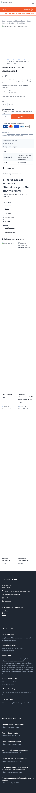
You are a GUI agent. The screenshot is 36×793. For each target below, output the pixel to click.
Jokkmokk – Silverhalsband (6, 559)
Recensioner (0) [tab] (8, 143)
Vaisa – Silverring (7, 395)
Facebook (7, 598)
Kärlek (13, 134)
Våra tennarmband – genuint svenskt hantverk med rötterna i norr (16, 768)
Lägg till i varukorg (23, 117)
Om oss (4, 615)
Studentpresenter (9, 645)
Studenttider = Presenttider (13, 725)
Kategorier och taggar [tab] (10, 147)
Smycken (31, 134)
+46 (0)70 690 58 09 (10, 591)
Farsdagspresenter (9, 699)
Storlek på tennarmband (11, 742)
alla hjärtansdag (10, 135)
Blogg (3, 613)
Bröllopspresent (8, 635)
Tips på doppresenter (10, 733)
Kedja (3, 101)
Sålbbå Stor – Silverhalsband (23, 559)
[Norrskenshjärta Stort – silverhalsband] (18, 42)
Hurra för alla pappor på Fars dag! (15, 750)
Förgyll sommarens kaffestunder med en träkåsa (18, 779)
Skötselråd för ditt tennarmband (14, 759)
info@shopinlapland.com (12, 595)
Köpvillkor (5, 611)
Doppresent (6, 656)
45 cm (4, 104)
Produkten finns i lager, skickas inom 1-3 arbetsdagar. (25, 157)
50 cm (11, 104)
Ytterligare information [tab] (10, 140)
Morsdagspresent (19, 135)
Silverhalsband (24, 134)
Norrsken (18, 134)
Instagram (8, 601)
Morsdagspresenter (9, 679)
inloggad (14, 194)
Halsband (9, 134)
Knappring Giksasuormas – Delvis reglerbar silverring (26, 397)
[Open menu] (33, 3)
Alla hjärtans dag (8, 689)
